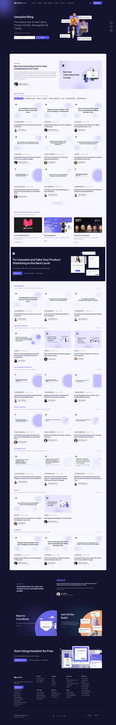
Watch (45, 240)
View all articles (57, 203)
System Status (54, 695)
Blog (67, 678)
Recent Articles (19, 98)
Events (52, 678)
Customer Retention (41, 695)
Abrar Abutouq (82, 129)
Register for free (18, 242)
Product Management (71, 695)
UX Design (69, 697)
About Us (53, 685)
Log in (90, 3)
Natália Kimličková (52, 129)
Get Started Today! (20, 660)
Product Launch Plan (18, 699)
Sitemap (68, 686)
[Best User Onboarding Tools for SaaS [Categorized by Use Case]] (80, 88)
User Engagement (70, 98)
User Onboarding (81, 98)
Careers (53, 680)
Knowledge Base (17, 688)
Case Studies (69, 685)
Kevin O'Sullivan (22, 129)
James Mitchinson (52, 194)
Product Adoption (18, 690)
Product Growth (70, 692)
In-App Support (40, 698)
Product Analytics (40, 678)
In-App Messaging (18, 697)
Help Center (54, 692)
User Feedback (40, 681)
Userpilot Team (52, 359)
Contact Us (53, 683)
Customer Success (30, 98)
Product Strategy (85, 685)
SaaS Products (17, 695)
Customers (62, 3)
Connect (76, 242)
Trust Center (54, 697)
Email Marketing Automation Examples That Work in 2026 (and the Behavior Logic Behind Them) (27, 191)
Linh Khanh (81, 358)
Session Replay (17, 700)
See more (63, 627)
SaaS (62, 98)
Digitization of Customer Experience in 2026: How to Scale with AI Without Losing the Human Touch (88, 478)
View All (99, 288)
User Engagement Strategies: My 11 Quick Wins (57, 518)
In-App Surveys (84, 678)
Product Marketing (54, 98)
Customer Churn (85, 686)
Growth (39, 98)
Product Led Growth (41, 697)
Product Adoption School (72, 680)
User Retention (84, 688)
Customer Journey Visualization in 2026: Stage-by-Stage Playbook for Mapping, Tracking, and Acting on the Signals (56, 478)
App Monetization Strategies (20, 702)
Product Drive (70, 681)
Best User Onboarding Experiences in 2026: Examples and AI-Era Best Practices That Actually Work (26, 355)
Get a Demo (97, 3)
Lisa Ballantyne (52, 162)
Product (45, 98)
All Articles (90, 715)
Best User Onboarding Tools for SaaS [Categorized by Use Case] (30, 67)
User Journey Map (85, 695)
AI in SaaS (16, 705)
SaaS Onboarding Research (73, 683)
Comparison (48, 121)
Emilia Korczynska (22, 196)
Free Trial (56, 3)
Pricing (44, 3)
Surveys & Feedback (50, 154)
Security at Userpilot (55, 693)
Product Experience (18, 704)
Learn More (19, 625)
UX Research (17, 692)
